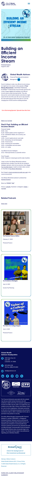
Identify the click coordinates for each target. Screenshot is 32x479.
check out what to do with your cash (18, 172)
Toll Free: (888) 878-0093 (11, 367)
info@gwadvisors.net (10, 370)
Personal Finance (6, 64)
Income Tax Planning (8, 287)
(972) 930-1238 (9, 365)
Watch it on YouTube (6, 120)
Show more (4, 203)
